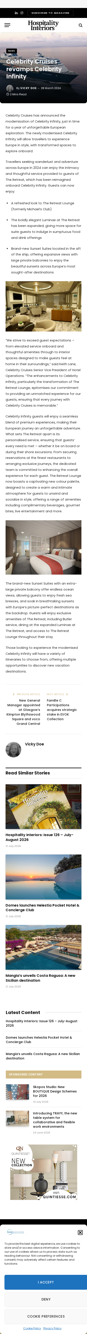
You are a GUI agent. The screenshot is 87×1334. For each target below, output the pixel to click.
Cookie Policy (32, 1328)
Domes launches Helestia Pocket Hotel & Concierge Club (42, 908)
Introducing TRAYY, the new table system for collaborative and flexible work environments (55, 1120)
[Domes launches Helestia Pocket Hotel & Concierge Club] (43, 876)
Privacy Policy (52, 1328)
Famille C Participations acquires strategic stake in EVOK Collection (62, 709)
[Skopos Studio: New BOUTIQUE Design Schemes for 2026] (17, 1092)
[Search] (80, 25)
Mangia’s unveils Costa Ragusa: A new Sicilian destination (40, 978)
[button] (80, 1232)
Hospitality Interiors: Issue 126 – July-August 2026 (39, 837)
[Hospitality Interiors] (43, 25)
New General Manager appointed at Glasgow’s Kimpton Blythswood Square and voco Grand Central (23, 712)
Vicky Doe (28, 88)
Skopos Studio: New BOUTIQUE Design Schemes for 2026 (55, 1091)
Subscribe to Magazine (50, 13)
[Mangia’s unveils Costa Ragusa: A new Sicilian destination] (43, 947)
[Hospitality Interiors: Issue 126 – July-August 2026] (43, 806)
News (11, 51)
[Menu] (7, 25)
